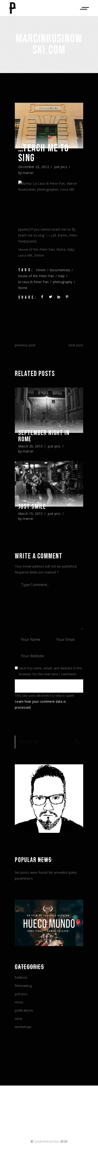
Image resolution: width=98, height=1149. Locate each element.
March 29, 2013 (30, 446)
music (19, 1002)
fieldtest (21, 977)
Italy (61, 276)
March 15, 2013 (30, 513)
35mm (41, 270)
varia (18, 1018)
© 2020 (49, 1141)
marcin (28, 173)
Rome (22, 288)
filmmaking (23, 985)
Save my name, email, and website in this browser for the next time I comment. (50, 671)
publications (24, 1010)
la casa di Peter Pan (33, 282)
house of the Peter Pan (36, 276)
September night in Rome (44, 436)
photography (62, 282)
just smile (32, 506)
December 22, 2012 (33, 167)
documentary (60, 270)
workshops (23, 1027)
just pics (60, 167)
